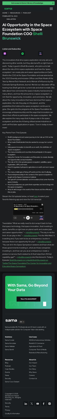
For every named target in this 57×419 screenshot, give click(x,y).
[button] (51, 8)
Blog (6, 363)
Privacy (7, 410)
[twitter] (31, 403)
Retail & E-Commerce (36, 343)
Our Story (32, 369)
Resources (9, 360)
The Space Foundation (17, 263)
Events (7, 372)
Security (8, 379)
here (36, 196)
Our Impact (33, 363)
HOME (4, 13)
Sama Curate (9, 340)
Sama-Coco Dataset (12, 382)
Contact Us (33, 379)
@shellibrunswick (32, 232)
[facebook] (43, 403)
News (7, 375)
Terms (7, 407)
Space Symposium (18, 266)
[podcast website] (40, 53)
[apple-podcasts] (4, 53)
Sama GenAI (9, 350)
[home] (10, 8)
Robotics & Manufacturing (38, 353)
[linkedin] (25, 403)
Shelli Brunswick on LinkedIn (21, 260)
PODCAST (27, 13)
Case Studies (9, 369)
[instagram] (49, 403)
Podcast (8, 366)
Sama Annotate (10, 343)
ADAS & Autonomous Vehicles (39, 340)
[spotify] (22, 53)
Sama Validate (10, 346)
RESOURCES (15, 13)
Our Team (32, 366)
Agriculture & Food (35, 346)
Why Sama (32, 372)
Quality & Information (12, 414)
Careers (32, 375)
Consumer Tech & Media (37, 350)
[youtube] (37, 403)
